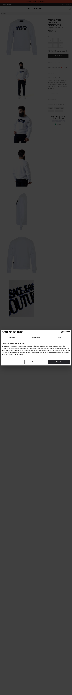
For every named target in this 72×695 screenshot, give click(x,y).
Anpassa (34, 362)
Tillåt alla (58, 362)
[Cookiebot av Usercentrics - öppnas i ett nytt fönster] (62, 332)
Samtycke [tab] (12, 337)
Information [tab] (36, 337)
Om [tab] (59, 337)
